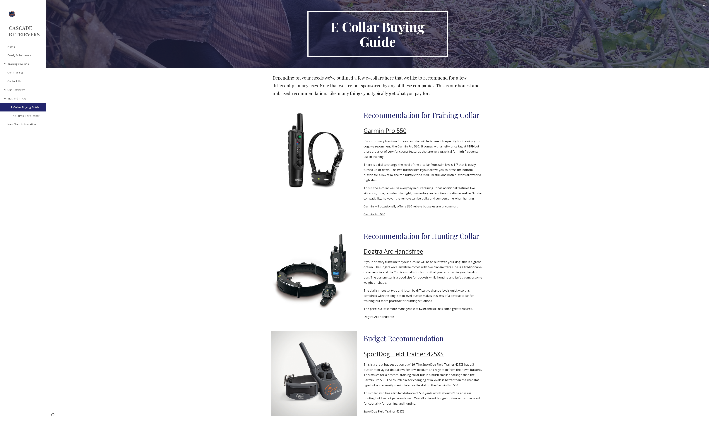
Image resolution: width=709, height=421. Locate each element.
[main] (377, 34)
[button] (704, 5)
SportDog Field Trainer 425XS (384, 411)
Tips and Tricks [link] (16, 98)
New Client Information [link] (21, 124)
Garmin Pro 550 (374, 214)
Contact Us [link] (14, 81)
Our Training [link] (15, 72)
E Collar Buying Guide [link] (25, 107)
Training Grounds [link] (18, 64)
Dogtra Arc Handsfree (379, 317)
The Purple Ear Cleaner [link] (25, 116)
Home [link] (11, 46)
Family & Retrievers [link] (19, 55)
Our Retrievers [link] (16, 90)
